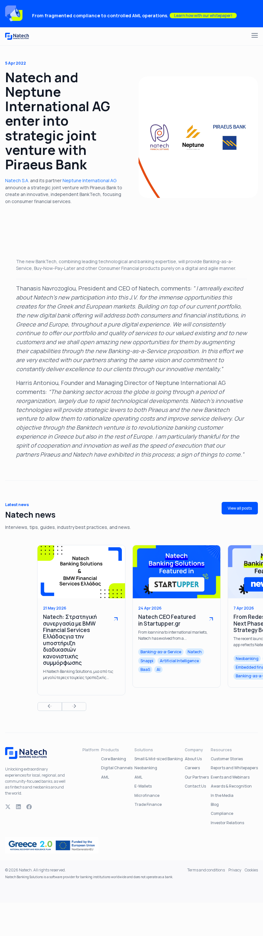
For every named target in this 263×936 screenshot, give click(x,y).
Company (194, 750)
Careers (192, 768)
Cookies (251, 870)
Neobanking (145, 768)
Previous (50, 706)
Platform (90, 750)
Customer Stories (227, 759)
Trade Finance (148, 804)
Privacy (234, 870)
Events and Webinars (230, 777)
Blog (215, 804)
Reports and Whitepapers (234, 768)
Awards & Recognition (231, 786)
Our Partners (197, 777)
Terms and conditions (206, 870)
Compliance (222, 813)
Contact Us (195, 786)
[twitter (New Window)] (8, 807)
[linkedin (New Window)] (18, 807)
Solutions (143, 750)
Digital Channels (116, 768)
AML (105, 777)
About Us (193, 759)
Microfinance (146, 795)
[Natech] (17, 36)
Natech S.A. (17, 180)
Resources (221, 750)
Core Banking (113, 759)
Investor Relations (227, 822)
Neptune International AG (89, 180)
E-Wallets (143, 786)
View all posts (240, 508)
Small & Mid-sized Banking (158, 759)
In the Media (222, 795)
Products (110, 750)
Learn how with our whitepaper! (203, 13)
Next (74, 706)
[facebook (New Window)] (29, 807)
